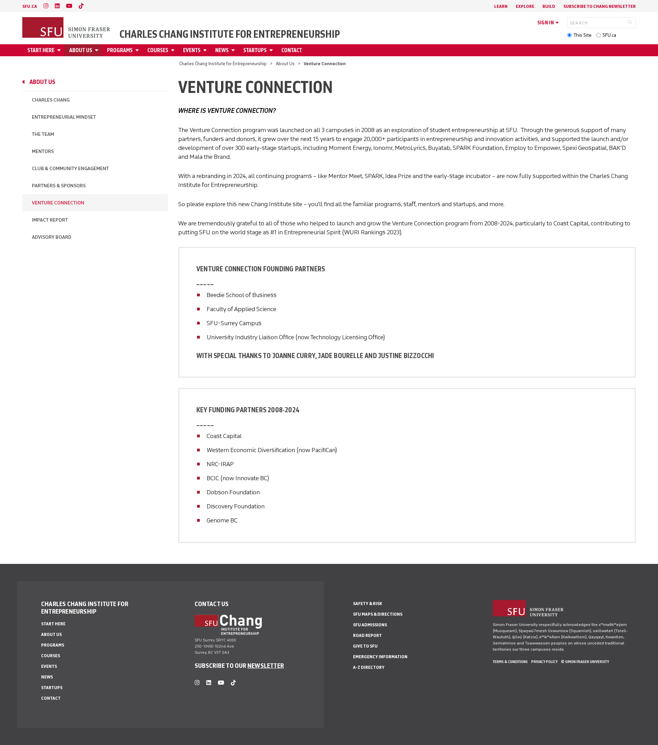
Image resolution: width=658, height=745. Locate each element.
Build (549, 6)
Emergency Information (380, 657)
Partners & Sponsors (59, 186)
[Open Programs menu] (138, 50)
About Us (80, 50)
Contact (291, 50)
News (222, 50)
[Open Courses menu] (174, 50)
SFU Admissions (370, 625)
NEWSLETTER (265, 665)
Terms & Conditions (510, 661)
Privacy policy (544, 661)
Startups (255, 50)
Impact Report (50, 220)
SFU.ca (609, 35)
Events (191, 50)
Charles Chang (51, 100)
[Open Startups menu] (272, 50)
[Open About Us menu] (98, 50)
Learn (501, 6)
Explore (525, 6)
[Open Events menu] (206, 50)
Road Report (367, 635)
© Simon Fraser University (585, 661)
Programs (120, 50)
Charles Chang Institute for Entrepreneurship (230, 34)
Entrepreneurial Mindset (64, 117)
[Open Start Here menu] (60, 50)
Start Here (40, 50)
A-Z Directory (369, 667)
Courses (157, 50)
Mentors (43, 151)
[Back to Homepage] (66, 28)
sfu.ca (29, 6)
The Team (43, 134)
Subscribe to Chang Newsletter (599, 6)
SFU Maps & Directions (377, 614)
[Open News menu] (234, 50)
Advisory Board (51, 237)
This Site (582, 35)
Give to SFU (365, 646)
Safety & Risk (367, 603)
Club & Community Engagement (70, 169)
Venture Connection (58, 203)
